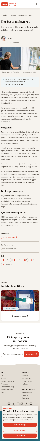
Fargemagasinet (27, 392)
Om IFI (3, 376)
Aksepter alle (20, 435)
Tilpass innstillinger (20, 430)
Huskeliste (25, 384)
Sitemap (3, 392)
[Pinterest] (22, 404)
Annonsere (4, 384)
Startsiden (5, 15)
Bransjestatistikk (27, 378)
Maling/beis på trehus (24, 15)
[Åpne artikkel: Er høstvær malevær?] (20, 300)
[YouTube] (31, 404)
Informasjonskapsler (7, 389)
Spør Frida (25, 376)
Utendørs (13, 15)
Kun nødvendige (20, 425)
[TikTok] (18, 404)
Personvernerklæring (7, 387)
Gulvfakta (25, 395)
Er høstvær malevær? (20, 316)
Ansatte (3, 378)
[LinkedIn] (26, 404)
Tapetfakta (25, 398)
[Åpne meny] (37, 4)
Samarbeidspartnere (7, 381)
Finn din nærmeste (27, 381)
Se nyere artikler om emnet (14, 84)
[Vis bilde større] (20, 58)
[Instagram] (13, 404)
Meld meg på (31, 354)
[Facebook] (9, 404)
